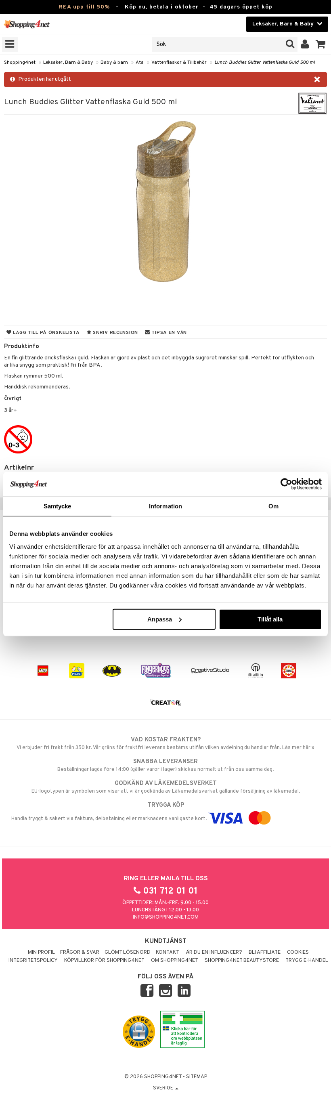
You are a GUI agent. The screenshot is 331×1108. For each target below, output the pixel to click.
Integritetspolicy (33, 960)
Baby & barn (114, 62)
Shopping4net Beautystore (242, 960)
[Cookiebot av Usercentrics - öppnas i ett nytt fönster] (286, 484)
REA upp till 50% (84, 7)
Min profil (41, 952)
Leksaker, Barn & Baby (68, 62)
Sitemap (196, 1077)
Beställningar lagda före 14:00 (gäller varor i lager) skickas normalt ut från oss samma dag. (165, 765)
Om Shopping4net (174, 960)
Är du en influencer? (214, 952)
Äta (140, 62)
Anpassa (159, 618)
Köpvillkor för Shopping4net (104, 960)
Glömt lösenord (128, 952)
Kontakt (167, 952)
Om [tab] (273, 506)
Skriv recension (115, 332)
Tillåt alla (270, 618)
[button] (320, 44)
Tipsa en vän (168, 332)
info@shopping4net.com (166, 917)
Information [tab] (165, 506)
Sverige (163, 1088)
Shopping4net (20, 62)
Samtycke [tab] (57, 506)
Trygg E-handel (306, 960)
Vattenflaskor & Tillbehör (179, 62)
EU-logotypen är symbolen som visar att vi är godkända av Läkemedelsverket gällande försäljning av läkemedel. (165, 787)
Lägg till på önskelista (46, 332)
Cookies (298, 952)
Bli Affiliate (265, 952)
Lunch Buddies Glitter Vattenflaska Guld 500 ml (264, 62)
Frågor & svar (79, 952)
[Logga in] (304, 44)
